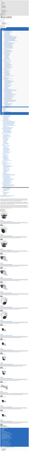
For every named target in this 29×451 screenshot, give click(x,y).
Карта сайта (3, 450)
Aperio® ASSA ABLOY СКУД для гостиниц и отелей (9, 174)
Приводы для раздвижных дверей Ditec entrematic (9, 125)
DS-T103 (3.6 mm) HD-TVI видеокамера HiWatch (6, 321)
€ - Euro (3, 1)
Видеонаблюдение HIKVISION (6, 188)
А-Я (2, 439)
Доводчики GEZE (5, 142)
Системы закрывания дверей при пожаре (7, 437)
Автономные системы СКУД (6, 169)
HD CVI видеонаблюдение (6, 190)
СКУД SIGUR (4, 172)
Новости (3, 112)
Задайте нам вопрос (2, 209)
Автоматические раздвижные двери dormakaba (9, 122)
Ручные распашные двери (6, 177)
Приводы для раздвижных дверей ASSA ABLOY (8, 123)
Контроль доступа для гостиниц (5, 173)
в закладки (1, 234)
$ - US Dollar (3, 2)
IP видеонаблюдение (5, 189)
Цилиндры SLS (5, 155)
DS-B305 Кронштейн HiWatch (4, 392)
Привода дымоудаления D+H (6, 130)
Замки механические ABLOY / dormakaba (7, 433)
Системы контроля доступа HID (7, 165)
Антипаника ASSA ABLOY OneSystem (7, 160)
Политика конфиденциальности (7, 111)
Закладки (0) (3, 11)
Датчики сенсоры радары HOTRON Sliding (8, 127)
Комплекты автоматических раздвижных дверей (9, 121)
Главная (1, 195)
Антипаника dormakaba (6, 159)
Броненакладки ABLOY (6, 156)
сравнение (1, 220)
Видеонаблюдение (4, 187)
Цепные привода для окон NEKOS (7, 132)
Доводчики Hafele (5, 140)
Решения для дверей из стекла (5, 175)
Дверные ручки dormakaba (6, 145)
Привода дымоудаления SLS (6, 129)
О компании (4, 108)
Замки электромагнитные (6, 135)
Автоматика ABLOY (5, 117)
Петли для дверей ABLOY (6, 150)
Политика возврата (4, 431)
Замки (2, 133)
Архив (2, 191)
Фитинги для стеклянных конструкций (7, 178)
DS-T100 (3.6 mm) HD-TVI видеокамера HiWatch (6, 278)
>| (6, 426)
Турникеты (3, 161)
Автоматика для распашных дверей (6, 115)
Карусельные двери (4, 162)
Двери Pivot (4, 186)
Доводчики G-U (5, 141)
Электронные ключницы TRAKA (7, 183)
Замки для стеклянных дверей (7, 176)
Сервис (3, 113)
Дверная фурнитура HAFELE (6, 152)
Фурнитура (3, 144)
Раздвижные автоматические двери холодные (9, 185)
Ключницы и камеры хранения (5, 182)
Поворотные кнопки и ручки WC (7, 151)
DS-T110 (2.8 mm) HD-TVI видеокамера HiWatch (6, 335)
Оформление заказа (2, 15)
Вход (2, 10)
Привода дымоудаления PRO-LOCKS (7, 128)
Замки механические (5, 134)
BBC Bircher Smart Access (6, 126)
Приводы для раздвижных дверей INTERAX (8, 124)
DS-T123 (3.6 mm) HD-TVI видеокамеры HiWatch (6, 378)
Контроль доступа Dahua (6, 170)
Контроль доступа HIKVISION (6, 166)
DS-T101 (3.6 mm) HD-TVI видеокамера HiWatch (6, 221)
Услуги (3, 114)
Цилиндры (3, 153)
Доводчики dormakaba (6, 138)
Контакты (4, 109)
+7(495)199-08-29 (4, 6)
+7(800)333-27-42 (4, 5)
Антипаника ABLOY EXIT (6, 158)
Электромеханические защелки (7, 136)
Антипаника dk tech (5, 157)
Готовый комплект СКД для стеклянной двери (8, 179)
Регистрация (5, 10)
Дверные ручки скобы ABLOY (6, 149)
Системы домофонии (5, 167)
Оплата (4, 110)
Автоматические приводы (6, 180)
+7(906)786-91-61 (4, 7)
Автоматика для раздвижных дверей (6, 120)
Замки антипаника (4, 438)
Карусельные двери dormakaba (7, 163)
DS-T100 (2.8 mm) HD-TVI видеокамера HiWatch (6, 264)
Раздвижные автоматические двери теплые (8, 184)
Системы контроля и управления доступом (7, 434)
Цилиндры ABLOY (5, 154)
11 (4, 426)
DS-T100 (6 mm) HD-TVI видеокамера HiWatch (6, 292)
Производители (4, 449)
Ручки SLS (4, 146)
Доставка (3, 429)
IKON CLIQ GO (4, 193)
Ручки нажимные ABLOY (6, 147)
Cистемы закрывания (6, 143)
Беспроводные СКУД (5, 164)
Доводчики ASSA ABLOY (6, 137)
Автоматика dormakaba (6, 116)
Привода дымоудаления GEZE (7, 131)
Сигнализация (5, 194)
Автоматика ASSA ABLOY (6, 119)
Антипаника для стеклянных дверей (7, 181)
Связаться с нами (4, 448)
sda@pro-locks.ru (2, 25)
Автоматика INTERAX (5, 118)
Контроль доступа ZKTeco (6, 168)
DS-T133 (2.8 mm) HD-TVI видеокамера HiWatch (6, 235)
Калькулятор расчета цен (6, 107)
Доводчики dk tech (5, 139)
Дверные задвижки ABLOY (6, 148)
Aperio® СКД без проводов (6, 192)
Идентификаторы (5, 171)
